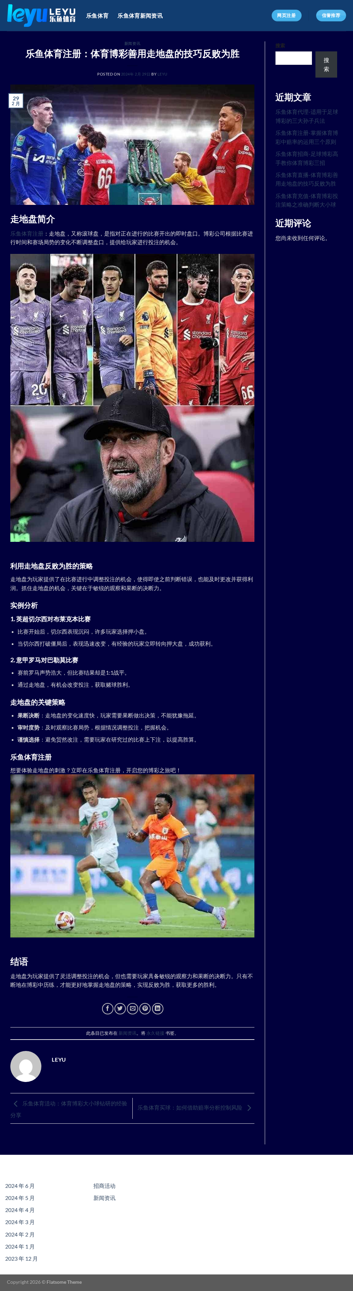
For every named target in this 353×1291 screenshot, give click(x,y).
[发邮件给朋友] (132, 1008)
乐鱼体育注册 (26, 233)
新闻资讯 (132, 43)
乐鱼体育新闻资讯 (140, 15)
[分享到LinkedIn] (157, 1008)
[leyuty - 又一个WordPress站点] (41, 15)
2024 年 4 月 (20, 1209)
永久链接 (155, 1033)
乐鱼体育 (97, 15)
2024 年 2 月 (20, 1234)
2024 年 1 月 (20, 1246)
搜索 (280, 45)
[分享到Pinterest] (145, 1008)
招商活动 (104, 1185)
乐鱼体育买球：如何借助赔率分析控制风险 (190, 1107)
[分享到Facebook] (107, 1008)
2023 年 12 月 (21, 1258)
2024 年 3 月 (20, 1222)
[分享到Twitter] (120, 1008)
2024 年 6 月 (20, 1185)
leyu (163, 74)
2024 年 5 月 (20, 1197)
